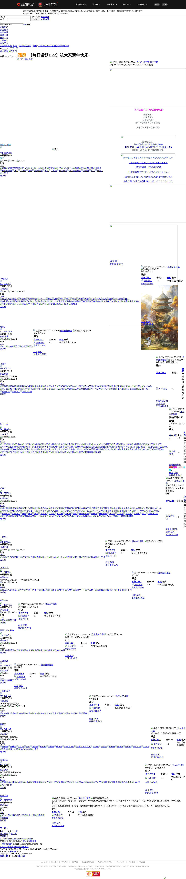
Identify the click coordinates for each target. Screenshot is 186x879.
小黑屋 (17, 847)
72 (1, 665)
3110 (6, 572)
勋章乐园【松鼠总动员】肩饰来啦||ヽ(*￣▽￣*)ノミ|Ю (148, 181)
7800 (10, 665)
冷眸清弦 (148, 281)
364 (1, 635)
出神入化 (4, 434)
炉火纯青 (4, 610)
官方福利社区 (50, 4)
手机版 (10, 847)
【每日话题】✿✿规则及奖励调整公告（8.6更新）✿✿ (148, 147)
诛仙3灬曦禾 (5, 145)
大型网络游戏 (25, 46)
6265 (6, 765)
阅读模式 (154, 62)
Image (9, 839)
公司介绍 (44, 862)
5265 (6, 493)
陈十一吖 (4, 424)
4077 (10, 605)
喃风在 (3, 724)
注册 (165, 5)
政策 (63, 14)
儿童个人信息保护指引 (105, 862)
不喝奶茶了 (5, 691)
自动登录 (36, 17)
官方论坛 (96, 4)
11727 (2, 587)
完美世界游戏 (26, 4)
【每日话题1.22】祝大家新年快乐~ (53, 46)
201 (1, 542)
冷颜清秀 (4, 279)
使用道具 (114, 264)
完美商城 (4, 32)
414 (1, 696)
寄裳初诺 (4, 760)
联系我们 (64, 862)
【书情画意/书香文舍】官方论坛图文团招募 (148, 163)
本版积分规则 (6, 844)
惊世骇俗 (4, 374)
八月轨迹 (4, 661)
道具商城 (4, 35)
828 (5, 331)
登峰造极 (4, 289)
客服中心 (4, 43)
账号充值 (126, 4)
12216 (2, 506)
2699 (6, 665)
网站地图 (142, 862)
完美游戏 (24, 847)
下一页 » (4, 828)
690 (1, 284)
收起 (169, 278)
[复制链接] (28, 59)
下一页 (15, 48)
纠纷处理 (132, 862)
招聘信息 (54, 862)
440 (1, 729)
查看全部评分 (147, 283)
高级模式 (4, 836)
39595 (2, 648)
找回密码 (45, 17)
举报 (121, 264)
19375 (2, 442)
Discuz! (13, 851)
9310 (10, 800)
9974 (6, 635)
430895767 (4, 567)
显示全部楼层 (143, 62)
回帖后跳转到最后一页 (32, 844)
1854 (6, 605)
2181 (6, 800)
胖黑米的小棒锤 (7, 630)
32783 (2, 711)
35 (1, 572)
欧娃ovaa (4, 600)
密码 (2, 19)
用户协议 (75, 862)
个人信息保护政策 (88, 862)
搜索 (25, 24)
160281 (46, 866)
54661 (2, 744)
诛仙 (35, 46)
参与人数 (146, 278)
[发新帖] (13, 51)
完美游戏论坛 (6, 46)
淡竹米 (3, 364)
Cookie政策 (121, 862)
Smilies (30, 839)
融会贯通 (4, 336)
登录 (157, 5)
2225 (6, 153)
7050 (6, 542)
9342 (6, 284)
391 (1, 153)
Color (4, 839)
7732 (6, 429)
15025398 (60, 866)
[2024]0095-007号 (98, 866)
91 (1, 493)
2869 (10, 331)
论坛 (4, 27)
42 (1, 429)
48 (1, 800)
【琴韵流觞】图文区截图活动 (148, 167)
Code (24, 839)
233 (1, 368)
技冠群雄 (4, 498)
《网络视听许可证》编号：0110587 (117, 866)
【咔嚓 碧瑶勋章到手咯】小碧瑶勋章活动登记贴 (148, 172)
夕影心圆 (4, 795)
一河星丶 (4, 537)
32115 (2, 296)
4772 (10, 153)
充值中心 (4, 40)
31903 (2, 555)
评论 (117, 261)
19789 (2, 780)
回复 (112, 261)
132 (1, 765)
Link (14, 839)
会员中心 (4, 38)
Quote (19, 839)
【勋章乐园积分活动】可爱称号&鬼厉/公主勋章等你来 (148, 177)
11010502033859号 (143, 866)
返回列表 (4, 51)
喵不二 (3, 488)
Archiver (3, 847)
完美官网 (4, 30)
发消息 (3, 176)
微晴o (2, 327)
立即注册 (45, 19)
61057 (2, 384)
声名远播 (4, 670)
